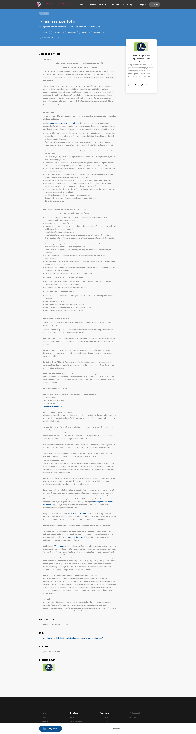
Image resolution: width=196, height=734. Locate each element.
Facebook (136, 713)
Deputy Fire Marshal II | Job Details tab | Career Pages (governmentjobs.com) (73, 638)
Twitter (135, 717)
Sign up (154, 4)
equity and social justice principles (63, 123)
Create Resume (106, 722)
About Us (45, 722)
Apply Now (52, 729)
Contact (44, 717)
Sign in (143, 5)
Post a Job (74, 717)
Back (45, 13)
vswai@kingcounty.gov (53, 406)
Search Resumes (77, 722)
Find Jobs (104, 717)
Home (43, 713)
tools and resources (80, 514)
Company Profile (141, 85)
